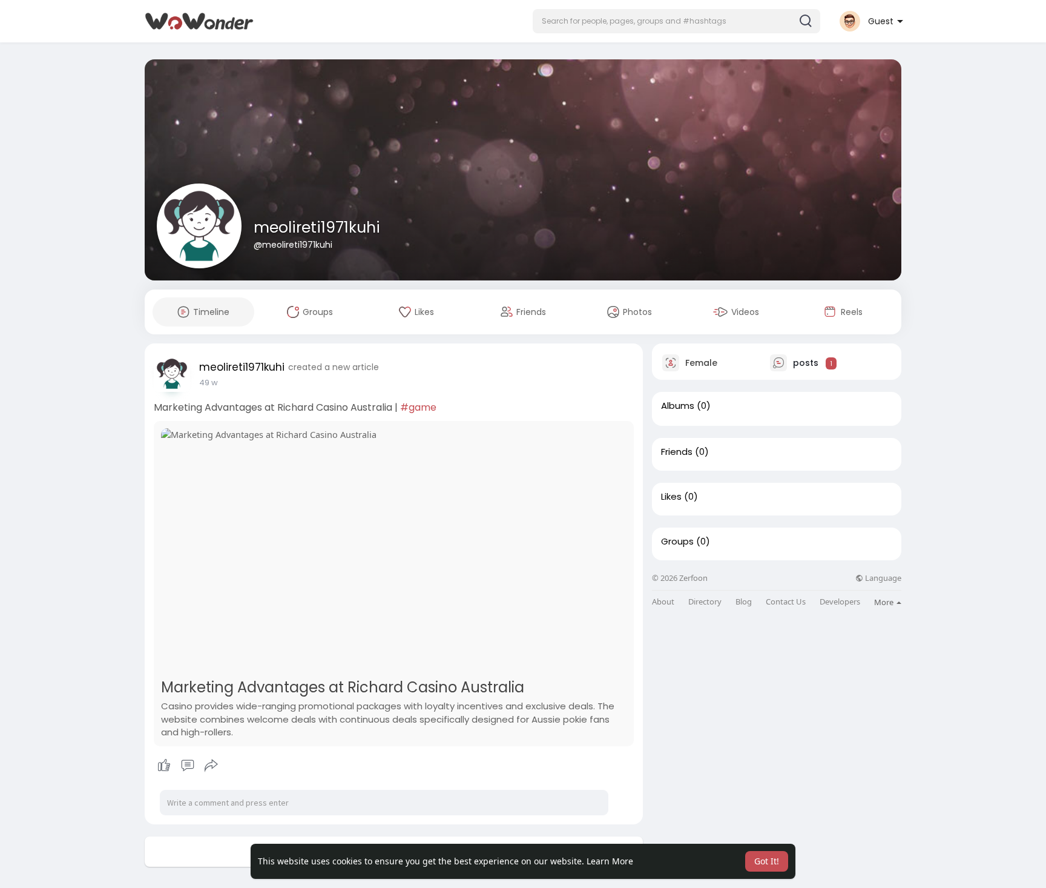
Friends (676, 452)
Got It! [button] (766, 861)
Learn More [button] (610, 861)
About (663, 602)
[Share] (211, 765)
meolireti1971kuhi (317, 227)
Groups (677, 541)
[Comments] (187, 765)
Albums (677, 406)
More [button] (884, 602)
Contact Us (786, 602)
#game (418, 407)
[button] (676, 21)
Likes (671, 497)
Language (882, 578)
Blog (743, 602)
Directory (705, 602)
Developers (840, 602)
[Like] (187, 765)
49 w (208, 382)
